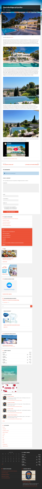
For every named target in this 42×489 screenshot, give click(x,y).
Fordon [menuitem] (4, 239)
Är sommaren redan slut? (8, 164)
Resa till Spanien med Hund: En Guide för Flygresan (10, 218)
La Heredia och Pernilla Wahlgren (32, 164)
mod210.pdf (5, 302)
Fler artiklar (5, 261)
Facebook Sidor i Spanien (7, 294)
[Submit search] (31, 306)
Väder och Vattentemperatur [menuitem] (9, 231)
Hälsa (3, 435)
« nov (2, 464)
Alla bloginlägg (8, 9)
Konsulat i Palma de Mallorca (12, 414)
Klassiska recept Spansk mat (8, 258)
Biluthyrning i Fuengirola (6, 223)
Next (38, 163)
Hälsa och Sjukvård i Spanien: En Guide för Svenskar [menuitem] (13, 242)
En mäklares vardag (14, 158)
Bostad (9, 158)
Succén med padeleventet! (7, 225)
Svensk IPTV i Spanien (6, 220)
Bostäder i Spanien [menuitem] (6, 237)
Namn (4, 194)
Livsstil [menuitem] (4, 240)
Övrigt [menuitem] (4, 244)
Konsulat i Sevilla (10, 408)
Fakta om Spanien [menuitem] (6, 233)
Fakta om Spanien (5, 259)
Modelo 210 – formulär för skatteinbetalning (11, 300)
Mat (8, 259)
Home (4, 9)
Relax (3, 440)
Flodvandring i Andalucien (6, 222)
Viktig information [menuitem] (6, 235)
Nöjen (10, 259)
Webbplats (5, 202)
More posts (5, 327)
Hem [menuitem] (3, 229)
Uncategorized (5, 444)
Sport (3, 442)
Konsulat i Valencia (10, 396)
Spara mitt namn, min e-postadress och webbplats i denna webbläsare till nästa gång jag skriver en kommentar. (10, 207)
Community (4, 428)
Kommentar (5, 182)
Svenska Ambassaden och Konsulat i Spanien (15, 400)
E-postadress (6, 198)
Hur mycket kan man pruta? (8, 345)
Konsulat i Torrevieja (10, 402)
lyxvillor (11, 37)
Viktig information (5, 446)
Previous (4, 163)
